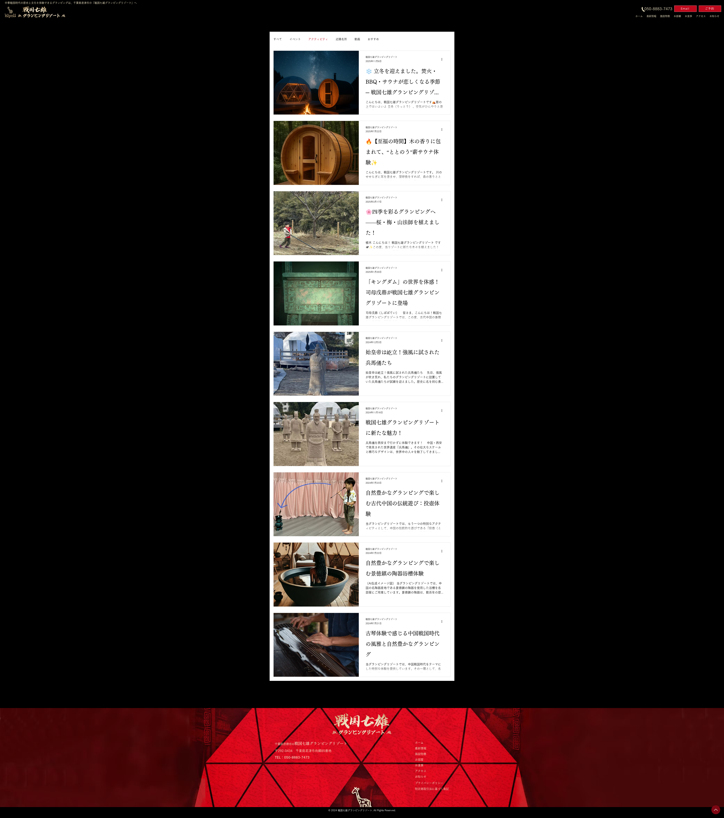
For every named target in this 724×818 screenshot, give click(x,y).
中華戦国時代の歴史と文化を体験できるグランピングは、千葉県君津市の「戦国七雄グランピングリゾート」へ (71, 3)
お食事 (419, 765)
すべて (277, 39)
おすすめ (373, 39)
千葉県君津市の (285, 744)
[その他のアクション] (443, 59)
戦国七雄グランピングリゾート (321, 743)
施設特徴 (420, 754)
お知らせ (420, 776)
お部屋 (419, 759)
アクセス (420, 771)
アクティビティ (318, 39)
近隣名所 (341, 39)
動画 (357, 39)
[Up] (715, 809)
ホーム (419, 742)
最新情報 (420, 748)
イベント (295, 39)
